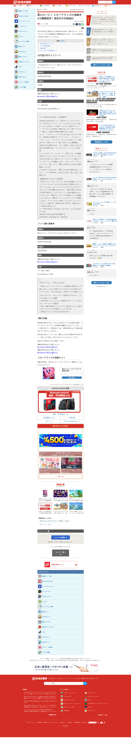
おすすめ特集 (45, 5)
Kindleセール (97, 5)
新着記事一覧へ (53, 714)
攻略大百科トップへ (57, 564)
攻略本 (61, 521)
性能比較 (72, 418)
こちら (64, 541)
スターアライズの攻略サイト (48, 50)
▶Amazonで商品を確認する (47, 96)
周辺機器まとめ (49, 418)
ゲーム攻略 (19, 5)
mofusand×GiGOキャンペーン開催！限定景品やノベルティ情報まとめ (103, 31)
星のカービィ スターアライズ (48, 521)
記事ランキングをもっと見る (101, 65)
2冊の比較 (42, 48)
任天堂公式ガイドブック (46, 43)
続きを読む (72, 377)
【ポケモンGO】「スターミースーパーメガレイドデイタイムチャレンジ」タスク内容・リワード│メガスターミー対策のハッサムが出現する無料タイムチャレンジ (40, 694)
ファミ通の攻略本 (44, 46)
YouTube (101, 723)
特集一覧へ (61, 476)
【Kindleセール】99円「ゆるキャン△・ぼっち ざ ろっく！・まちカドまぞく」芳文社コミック (103, 42)
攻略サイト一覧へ (103, 715)
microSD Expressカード (72, 421)
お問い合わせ (85, 722)
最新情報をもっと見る (101, 142)
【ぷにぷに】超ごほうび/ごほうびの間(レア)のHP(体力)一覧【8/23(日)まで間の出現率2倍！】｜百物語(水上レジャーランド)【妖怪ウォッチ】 (40, 711)
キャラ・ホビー (72, 5)
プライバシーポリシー (54, 722)
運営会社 (70, 722)
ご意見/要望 (39, 722)
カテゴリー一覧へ (46, 524)
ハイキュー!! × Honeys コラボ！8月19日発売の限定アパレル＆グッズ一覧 (102, 58)
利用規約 (45, 722)
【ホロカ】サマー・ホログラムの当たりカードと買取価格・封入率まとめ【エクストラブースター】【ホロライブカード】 (103, 20)
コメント (109, 5)
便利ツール (32, 5)
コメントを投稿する (60, 537)
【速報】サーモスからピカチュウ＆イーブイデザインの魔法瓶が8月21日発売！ (102, 51)
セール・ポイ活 (85, 5)
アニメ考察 (58, 5)
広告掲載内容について (101, 286)
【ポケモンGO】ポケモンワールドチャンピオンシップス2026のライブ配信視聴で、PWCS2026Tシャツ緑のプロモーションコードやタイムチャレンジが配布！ (40, 707)
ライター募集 (93, 722)
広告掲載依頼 (77, 722)
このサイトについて (30, 722)
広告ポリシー (64, 722)
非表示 (62, 41)
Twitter (98, 722)
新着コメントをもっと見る (101, 282)
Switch (67, 521)
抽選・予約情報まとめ (61, 414)
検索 (114, 2)
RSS (104, 722)
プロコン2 (49, 421)
